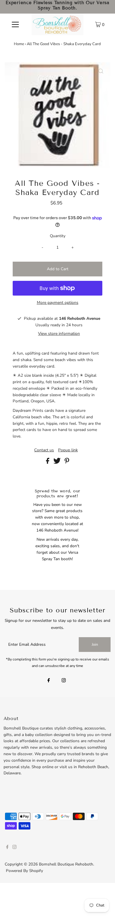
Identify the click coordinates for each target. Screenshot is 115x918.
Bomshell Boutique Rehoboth (66, 864)
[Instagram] (63, 681)
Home (19, 44)
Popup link (68, 450)
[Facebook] (48, 681)
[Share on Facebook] (48, 462)
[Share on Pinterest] (67, 462)
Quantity (57, 236)
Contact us (44, 450)
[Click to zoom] (100, 71)
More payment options (57, 302)
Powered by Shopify (24, 870)
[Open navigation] (15, 24)
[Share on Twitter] (57, 462)
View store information (59, 333)
